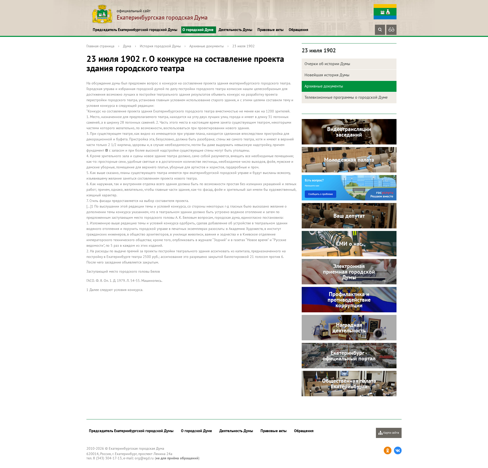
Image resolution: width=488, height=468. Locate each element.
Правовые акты (270, 29)
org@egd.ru (144, 458)
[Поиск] (380, 30)
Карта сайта (391, 432)
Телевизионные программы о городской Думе (346, 97)
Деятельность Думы (235, 29)
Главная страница (100, 46)
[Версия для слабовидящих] (391, 30)
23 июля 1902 (243, 46)
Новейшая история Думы (326, 74)
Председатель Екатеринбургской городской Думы (135, 29)
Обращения (298, 29)
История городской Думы (160, 46)
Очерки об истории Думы (327, 63)
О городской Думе (198, 29)
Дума (127, 46)
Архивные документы (206, 46)
